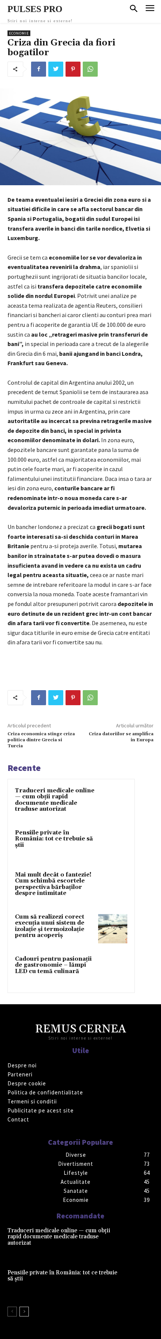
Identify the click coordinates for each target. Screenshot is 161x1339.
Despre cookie (26, 1083)
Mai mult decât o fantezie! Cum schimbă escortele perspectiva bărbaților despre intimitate (53, 884)
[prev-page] (12, 1311)
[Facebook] (38, 69)
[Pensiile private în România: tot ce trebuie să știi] (112, 844)
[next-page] (24, 1311)
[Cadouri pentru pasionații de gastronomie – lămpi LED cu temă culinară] (112, 970)
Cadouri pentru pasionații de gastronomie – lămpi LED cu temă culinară (53, 965)
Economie (19, 33)
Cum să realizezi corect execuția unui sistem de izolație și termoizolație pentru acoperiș (49, 926)
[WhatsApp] (90, 69)
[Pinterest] (73, 69)
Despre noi (22, 1065)
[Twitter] (55, 69)
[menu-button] (150, 9)
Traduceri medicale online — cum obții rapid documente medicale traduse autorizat (54, 800)
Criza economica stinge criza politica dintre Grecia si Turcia (41, 740)
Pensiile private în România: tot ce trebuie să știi (54, 839)
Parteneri (20, 1074)
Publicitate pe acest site (40, 1110)
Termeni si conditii (32, 1101)
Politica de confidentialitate (45, 1092)
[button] (134, 9)
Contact (18, 1119)
